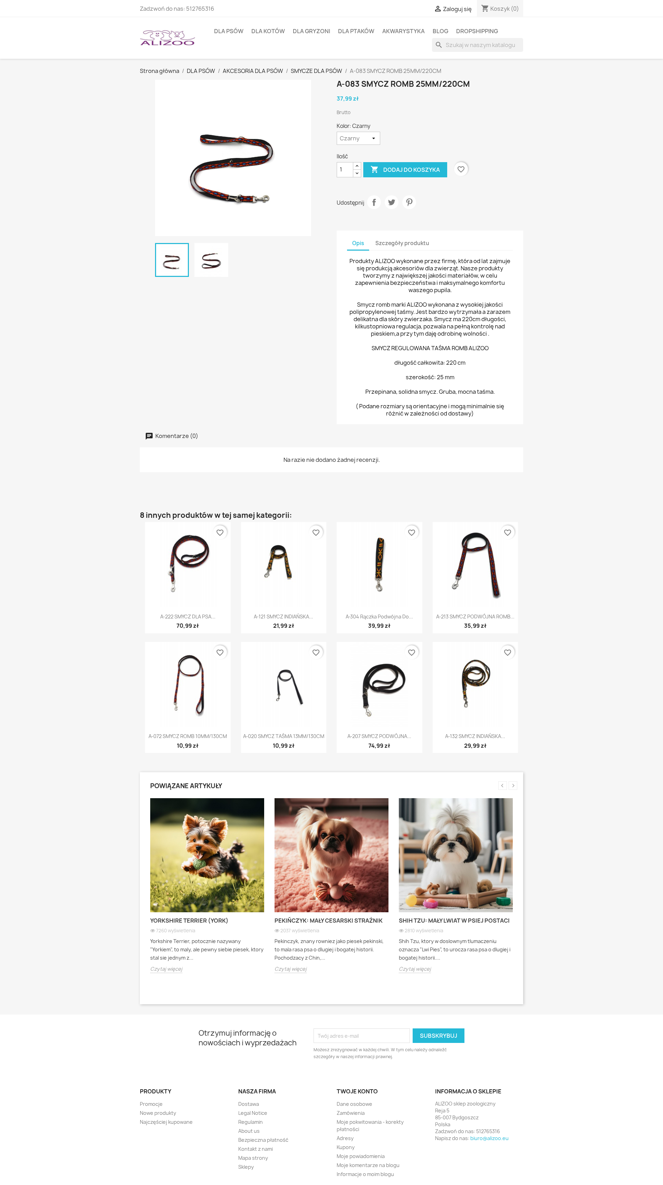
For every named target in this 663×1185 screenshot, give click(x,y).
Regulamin (250, 1122)
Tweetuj (391, 202)
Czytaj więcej (166, 968)
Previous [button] (502, 785)
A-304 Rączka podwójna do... (379, 616)
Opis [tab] (358, 243)
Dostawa (248, 1104)
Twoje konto (357, 1091)
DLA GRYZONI (311, 31)
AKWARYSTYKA (403, 31)
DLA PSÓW (228, 31)
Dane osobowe (354, 1104)
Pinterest (409, 202)
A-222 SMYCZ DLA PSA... (187, 616)
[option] (207, 890)
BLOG (440, 31)
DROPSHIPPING (477, 31)
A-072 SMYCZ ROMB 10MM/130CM (187, 736)
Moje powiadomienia (361, 1156)
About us (249, 1131)
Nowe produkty (158, 1113)
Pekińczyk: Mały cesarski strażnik (329, 920)
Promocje (151, 1104)
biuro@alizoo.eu (489, 1138)
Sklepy (246, 1167)
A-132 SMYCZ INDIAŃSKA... (475, 736)
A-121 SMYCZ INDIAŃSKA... (283, 616)
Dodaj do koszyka (405, 169)
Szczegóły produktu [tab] (402, 243)
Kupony (346, 1147)
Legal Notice (252, 1113)
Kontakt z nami (255, 1149)
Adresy (345, 1138)
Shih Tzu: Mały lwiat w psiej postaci (454, 920)
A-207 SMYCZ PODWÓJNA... (379, 736)
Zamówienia (351, 1113)
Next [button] (513, 785)
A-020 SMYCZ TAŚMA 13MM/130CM (283, 736)
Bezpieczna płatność (263, 1140)
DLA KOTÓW (268, 31)
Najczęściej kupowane (166, 1122)
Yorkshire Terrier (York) (189, 920)
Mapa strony (253, 1158)
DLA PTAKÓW (356, 31)
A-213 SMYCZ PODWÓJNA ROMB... (475, 616)
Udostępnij (374, 202)
